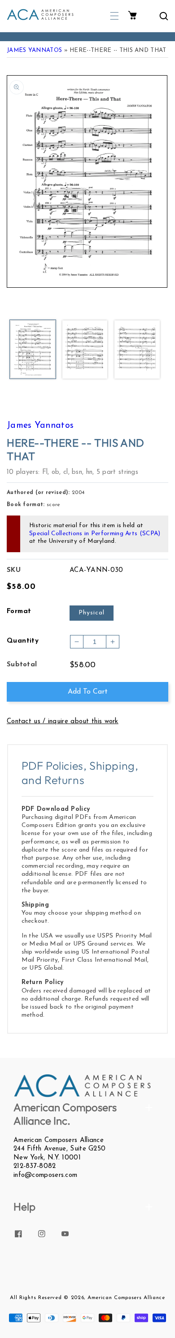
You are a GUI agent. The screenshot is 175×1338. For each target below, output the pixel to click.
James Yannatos (34, 50)
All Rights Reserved (35, 1297)
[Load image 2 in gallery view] (85, 350)
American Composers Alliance (126, 1297)
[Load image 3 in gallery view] (137, 350)
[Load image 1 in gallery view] (33, 350)
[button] (114, 16)
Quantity (23, 641)
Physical (92, 612)
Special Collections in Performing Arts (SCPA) (95, 534)
